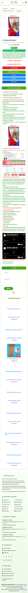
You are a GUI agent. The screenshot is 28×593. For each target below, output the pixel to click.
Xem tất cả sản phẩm (7, 560)
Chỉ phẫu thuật (19, 500)
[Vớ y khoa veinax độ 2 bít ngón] (14, 413)
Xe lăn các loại (6, 504)
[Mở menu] (2, 2)
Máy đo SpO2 (6, 511)
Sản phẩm (13, 8)
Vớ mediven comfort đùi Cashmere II (14, 379)
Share (14, 75)
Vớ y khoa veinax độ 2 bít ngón (14, 421)
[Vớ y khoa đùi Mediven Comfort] (14, 392)
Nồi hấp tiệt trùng (19, 508)
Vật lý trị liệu (18, 511)
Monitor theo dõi (7, 502)
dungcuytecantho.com (9, 589)
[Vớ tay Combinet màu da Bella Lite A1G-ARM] (14, 434)
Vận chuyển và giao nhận (9, 573)
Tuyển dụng (6, 552)
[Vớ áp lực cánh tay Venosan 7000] (14, 455)
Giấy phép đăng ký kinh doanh (9, 550)
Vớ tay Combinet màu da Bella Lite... (14, 442)
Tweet (15, 78)
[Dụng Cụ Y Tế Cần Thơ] (14, 2)
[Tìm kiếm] (23, 2)
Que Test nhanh (19, 506)
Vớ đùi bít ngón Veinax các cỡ (14, 317)
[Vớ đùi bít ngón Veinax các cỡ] (14, 309)
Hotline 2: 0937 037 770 (14, 64)
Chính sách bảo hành (7, 571)
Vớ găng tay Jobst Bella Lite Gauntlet (14, 338)
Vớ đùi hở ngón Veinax (14, 358)
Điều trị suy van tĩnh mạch (8, 10)
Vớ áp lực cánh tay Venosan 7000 (14, 463)
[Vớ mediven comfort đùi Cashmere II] (14, 371)
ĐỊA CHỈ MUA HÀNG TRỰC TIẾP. (8, 261)
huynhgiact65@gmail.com (14, 590)
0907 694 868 (7, 525)
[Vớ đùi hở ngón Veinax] (14, 351)
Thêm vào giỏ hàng (14, 72)
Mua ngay (14, 68)
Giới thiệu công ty (7, 548)
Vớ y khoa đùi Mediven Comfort (14, 400)
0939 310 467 (13, 539)
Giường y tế (6, 506)
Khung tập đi (18, 504)
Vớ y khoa (19, 10)
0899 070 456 (13, 532)
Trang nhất (5, 8)
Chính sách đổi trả (7, 569)
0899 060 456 (13, 525)
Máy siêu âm (6, 500)
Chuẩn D (14, 50)
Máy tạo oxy (5, 508)
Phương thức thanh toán (9, 575)
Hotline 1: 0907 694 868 (14, 60)
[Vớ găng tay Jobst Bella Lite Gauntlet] (14, 330)
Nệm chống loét (19, 502)
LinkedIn (15, 81)
